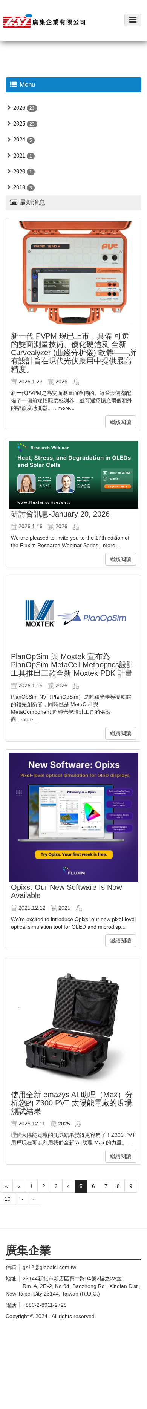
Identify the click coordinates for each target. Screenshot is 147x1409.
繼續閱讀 (120, 422)
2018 (19, 187)
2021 (19, 155)
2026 (19, 107)
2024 (19, 139)
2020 (19, 171)
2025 (19, 123)
